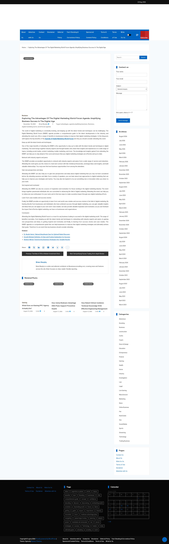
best (74, 495)
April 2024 (122, 254)
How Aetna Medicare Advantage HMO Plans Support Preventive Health (64, 306)
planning (92, 518)
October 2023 (123, 275)
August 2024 (123, 237)
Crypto (121, 340)
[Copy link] (67, 247)
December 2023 (124, 271)
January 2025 (123, 216)
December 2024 (124, 220)
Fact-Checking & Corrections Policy (73, 34)
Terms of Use (114, 34)
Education (122, 348)
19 (121, 509)
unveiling (88, 530)
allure (66, 491)
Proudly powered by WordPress (46, 539)
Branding (122, 323)
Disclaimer (51, 32)
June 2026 (122, 145)
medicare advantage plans (89, 514)
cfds (99, 495)
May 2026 (122, 149)
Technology (122, 437)
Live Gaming (123, 390)
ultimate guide (69, 530)
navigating (68, 518)
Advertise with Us (31, 34)
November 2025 (124, 174)
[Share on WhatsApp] (43, 247)
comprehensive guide (71, 499)
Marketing (122, 399)
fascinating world (79, 507)
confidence (92, 499)
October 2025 (123, 178)
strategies (68, 526)
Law (120, 382)
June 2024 (122, 246)
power (67, 522)
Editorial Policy (60, 34)
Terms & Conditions (104, 34)
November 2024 (124, 225)
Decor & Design (123, 344)
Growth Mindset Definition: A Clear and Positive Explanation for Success (47, 237)
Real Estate (122, 416)
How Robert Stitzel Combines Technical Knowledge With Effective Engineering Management (94, 306)
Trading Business (124, 441)
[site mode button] (129, 35)
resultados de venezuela (79, 522)
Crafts (121, 336)
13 (127, 506)
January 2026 (123, 166)
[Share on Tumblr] (57, 247)
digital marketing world (29, 126)
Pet (120, 411)
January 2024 (123, 267)
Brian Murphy (43, 124)
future (89, 507)
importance (89, 510)
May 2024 (122, 250)
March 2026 (122, 157)
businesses (91, 495)
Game (96, 507)
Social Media (123, 424)
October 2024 (123, 229)
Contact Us (41, 34)
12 (121, 506)
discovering (85, 503)
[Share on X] (34, 247)
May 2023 (122, 296)
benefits (67, 495)
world (96, 530)
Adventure (122, 319)
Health (121, 365)
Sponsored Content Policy (91, 34)
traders (95, 526)
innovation (68, 514)
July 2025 (122, 191)
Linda (37, 311)
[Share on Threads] (62, 247)
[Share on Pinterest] (48, 247)
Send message (123, 120)
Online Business (124, 407)
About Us (23, 34)
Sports (121, 428)
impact (81, 510)
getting (67, 510)
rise (91, 522)
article (88, 491)
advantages (65, 124)
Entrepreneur (123, 352)
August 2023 (123, 283)
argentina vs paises (77, 491)
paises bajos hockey (81, 518)
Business (25, 115)
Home (121, 369)
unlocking (80, 530)
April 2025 (122, 203)
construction (123, 331)
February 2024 (123, 262)
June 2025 (122, 195)
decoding (68, 503)
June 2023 (122, 292)
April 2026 (122, 153)
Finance (121, 357)
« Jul (109, 521)
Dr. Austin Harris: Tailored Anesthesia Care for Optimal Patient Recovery (47, 234)
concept (83, 499)
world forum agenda (44, 126)
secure (97, 522)
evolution (68, 507)
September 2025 (124, 182)
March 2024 (122, 258)
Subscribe (144, 38)
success (76, 526)
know (76, 514)
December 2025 (124, 170)
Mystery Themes (36, 541)
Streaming (122, 432)
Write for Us (123, 34)
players (100, 518)
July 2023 (122, 288)
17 (110, 509)
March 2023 (122, 304)
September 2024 (124, 233)
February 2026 (123, 161)
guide (74, 510)
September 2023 (124, 279)
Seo (120, 420)
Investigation (123, 378)
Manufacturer (123, 394)
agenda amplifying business (78, 124)
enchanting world (97, 503)
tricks (101, 526)
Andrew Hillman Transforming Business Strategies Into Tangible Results (47, 239)
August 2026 (123, 136)
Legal (120, 386)
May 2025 (122, 199)
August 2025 (123, 187)
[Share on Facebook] (29, 247)
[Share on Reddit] (53, 247)
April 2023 (122, 300)
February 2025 (123, 212)
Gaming (24, 302)
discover (76, 503)
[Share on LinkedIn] (39, 247)
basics (95, 491)
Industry (121, 373)
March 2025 (122, 208)
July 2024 (122, 241)
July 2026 (122, 140)
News (121, 403)
